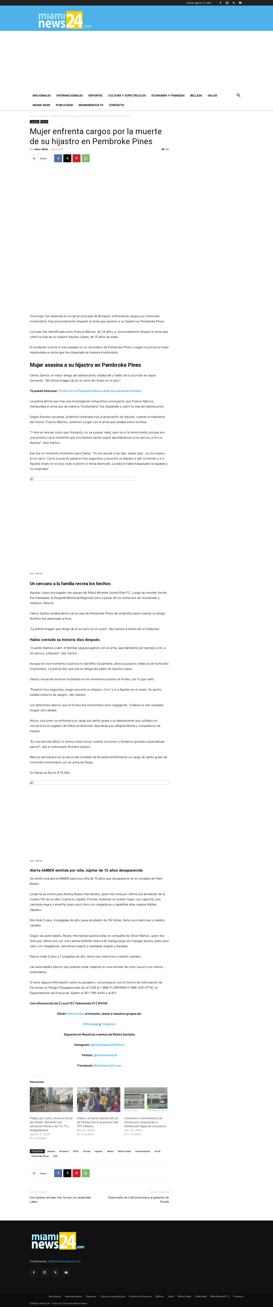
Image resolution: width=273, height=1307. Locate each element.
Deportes (95, 95)
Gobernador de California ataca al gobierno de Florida (138, 1200)
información (75, 1014)
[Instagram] (227, 3)
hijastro (99, 1151)
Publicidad (64, 105)
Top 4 (44, 121)
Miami (110, 1151)
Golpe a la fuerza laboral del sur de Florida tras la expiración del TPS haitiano (97, 1122)
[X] (234, 3)
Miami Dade (41, 105)
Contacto (116, 105)
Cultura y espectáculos (127, 95)
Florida (86, 1151)
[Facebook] (220, 3)
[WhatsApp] (86, 158)
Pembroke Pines (40, 1155)
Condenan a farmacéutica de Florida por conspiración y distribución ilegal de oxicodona (145, 1122)
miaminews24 (142, 1151)
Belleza (196, 95)
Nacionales (42, 95)
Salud (212, 95)
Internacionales (69, 95)
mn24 (157, 1151)
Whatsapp (90, 1024)
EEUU (76, 1151)
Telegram (109, 1024)
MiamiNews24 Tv (91, 105)
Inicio (33, 116)
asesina (51, 1151)
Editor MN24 (41, 149)
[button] (238, 96)
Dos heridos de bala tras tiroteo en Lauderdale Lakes (60, 1200)
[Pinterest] (77, 158)
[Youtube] (240, 3)
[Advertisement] (136, 61)
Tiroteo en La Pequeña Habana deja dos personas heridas (99, 391)
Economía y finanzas (168, 95)
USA (55, 1155)
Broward (64, 1151)
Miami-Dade (124, 1151)
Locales (43, 116)
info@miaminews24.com (64, 1261)
